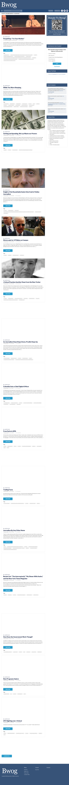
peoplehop (34, 57)
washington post (21, 299)
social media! (6, 404)
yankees (30, 106)
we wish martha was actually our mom (9, 60)
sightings (40, 733)
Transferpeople (51, 91)
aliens (5, 733)
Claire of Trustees (52, 53)
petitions (34, 446)
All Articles (6, 36)
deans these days (13, 358)
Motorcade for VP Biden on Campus (15, 240)
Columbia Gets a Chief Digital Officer (16, 386)
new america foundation (18, 298)
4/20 (4, 546)
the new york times (24, 105)
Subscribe (51, 10)
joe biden (9, 255)
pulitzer (38, 503)
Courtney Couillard (7, 40)
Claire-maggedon (52, 60)
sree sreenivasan (12, 404)
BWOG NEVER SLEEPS (11, 733)
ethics (15, 446)
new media (16, 210)
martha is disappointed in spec (8, 56)
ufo (4, 734)
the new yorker (31, 105)
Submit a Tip (57, 10)
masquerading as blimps (33, 733)
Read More (8, 50)
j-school (30, 103)
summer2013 (18, 105)
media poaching (10, 298)
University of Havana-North (8, 106)
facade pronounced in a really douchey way (17, 503)
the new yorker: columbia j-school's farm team (10, 299)
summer (5, 105)
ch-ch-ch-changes (6, 358)
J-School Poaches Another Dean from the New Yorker (22, 282)
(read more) (61, 90)
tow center (18, 404)
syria (8, 447)
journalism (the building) (37, 402)
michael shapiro (10, 210)
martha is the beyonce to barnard (19, 56)
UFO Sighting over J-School (12, 721)
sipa (4, 447)
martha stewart (28, 56)
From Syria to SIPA (9, 431)
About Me (37, 769)
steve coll (37, 298)
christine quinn (24, 103)
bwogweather (18, 103)
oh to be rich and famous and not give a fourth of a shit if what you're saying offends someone (17, 57)
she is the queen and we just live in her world (10, 59)
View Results (57, 66)
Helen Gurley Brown (14, 402)
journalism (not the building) (28, 402)
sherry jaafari (39, 446)
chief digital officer (6, 402)
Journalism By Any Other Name (14, 530)
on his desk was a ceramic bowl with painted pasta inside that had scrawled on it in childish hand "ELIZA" (18, 211)
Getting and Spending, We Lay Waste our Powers (20, 133)
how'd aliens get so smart (20, 733)
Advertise (25, 769)
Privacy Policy (26, 772)
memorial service (15, 255)
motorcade (22, 255)
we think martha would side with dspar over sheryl (26, 59)
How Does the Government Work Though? (18, 637)
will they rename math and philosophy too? (10, 549)
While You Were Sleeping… (12, 87)
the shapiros (6, 213)
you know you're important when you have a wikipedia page (24, 359)
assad (5, 446)
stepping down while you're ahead (9, 359)
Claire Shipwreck (52, 59)
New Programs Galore (11, 679)
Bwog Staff (6, 89)
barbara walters (10, 446)
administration (6, 103)
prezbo (30, 358)
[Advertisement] (23, 160)
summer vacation (11, 105)
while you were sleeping (23, 106)
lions (34, 103)
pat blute (38, 103)
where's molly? (16, 106)
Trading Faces (8, 490)
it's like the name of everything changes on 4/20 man (14, 546)
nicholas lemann (31, 298)
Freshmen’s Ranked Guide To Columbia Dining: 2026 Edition (56, 104)
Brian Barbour (12, 103)
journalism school (32, 503)
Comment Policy (27, 774)
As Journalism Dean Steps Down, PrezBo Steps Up (20, 342)
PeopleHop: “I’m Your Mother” (13, 39)
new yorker (25, 298)
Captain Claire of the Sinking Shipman (56, 57)
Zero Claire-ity (51, 55)
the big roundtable (38, 211)
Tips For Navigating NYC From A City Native (57, 74)
